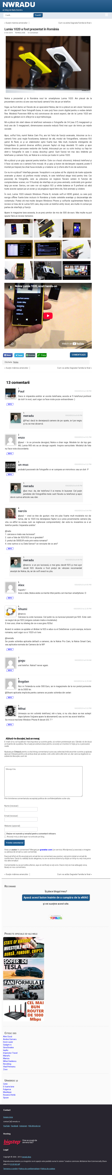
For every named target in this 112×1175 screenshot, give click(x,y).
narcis (22, 511)
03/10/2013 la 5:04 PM (83, 511)
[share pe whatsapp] (30, 355)
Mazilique (7, 1092)
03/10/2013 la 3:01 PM (83, 437)
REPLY (10, 404)
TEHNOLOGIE (20, 33)
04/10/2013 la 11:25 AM (82, 681)
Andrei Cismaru (10, 1039)
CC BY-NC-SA (15, 1164)
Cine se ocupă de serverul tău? (29, 1141)
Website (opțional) (12, 826)
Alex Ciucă (7, 1036)
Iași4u (5, 1050)
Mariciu (6, 1058)
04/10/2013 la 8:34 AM (83, 660)
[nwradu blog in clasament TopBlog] (55, 917)
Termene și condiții (10, 1169)
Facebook (14, 1126)
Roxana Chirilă (9, 1095)
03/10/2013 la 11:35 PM (82, 609)
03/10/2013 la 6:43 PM (73, 415)
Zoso (5, 1069)
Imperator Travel (10, 1053)
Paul (21, 391)
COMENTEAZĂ (79, 355)
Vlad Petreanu (9, 1067)
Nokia (15, 362)
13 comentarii (32, 33)
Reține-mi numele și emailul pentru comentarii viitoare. (31, 834)
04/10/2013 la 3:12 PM (83, 708)
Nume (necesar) (11, 806)
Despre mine (8, 1117)
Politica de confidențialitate (29, 1169)
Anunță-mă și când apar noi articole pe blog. (26, 837)
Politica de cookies (48, 1169)
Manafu (6, 1056)
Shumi (22, 609)
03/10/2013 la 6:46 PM (73, 560)
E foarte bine (8, 1087)
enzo (21, 437)
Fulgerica (7, 1089)
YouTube (6, 1126)
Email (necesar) (11, 816)
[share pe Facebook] (8, 355)
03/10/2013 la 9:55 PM (83, 585)
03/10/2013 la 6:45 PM (73, 486)
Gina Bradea (8, 1047)
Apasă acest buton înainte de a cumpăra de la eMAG (55, 897)
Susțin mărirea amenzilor (17, 23)
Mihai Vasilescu (9, 1061)
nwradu (28, 416)
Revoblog (7, 1064)
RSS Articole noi (34, 1126)
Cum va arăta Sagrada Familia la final (74, 23)
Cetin (5, 1084)
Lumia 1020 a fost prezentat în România (31, 29)
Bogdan (23, 681)
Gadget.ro (7, 1045)
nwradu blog (26, 1157)
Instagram (23, 1126)
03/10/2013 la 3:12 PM (83, 464)
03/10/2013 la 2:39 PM (83, 391)
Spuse (6, 1098)
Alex (21, 585)
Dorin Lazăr (8, 1042)
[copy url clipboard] (42, 355)
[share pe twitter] (19, 355)
